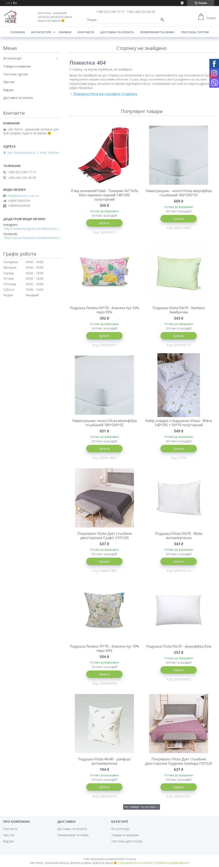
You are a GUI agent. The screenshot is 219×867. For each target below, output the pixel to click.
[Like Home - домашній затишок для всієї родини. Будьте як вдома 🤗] (10, 16)
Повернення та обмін (157, 32)
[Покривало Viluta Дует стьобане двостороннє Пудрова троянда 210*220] (179, 723)
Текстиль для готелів (126, 841)
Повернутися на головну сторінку (105, 93)
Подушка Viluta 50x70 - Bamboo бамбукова (178, 310)
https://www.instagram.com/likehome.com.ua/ (33, 229)
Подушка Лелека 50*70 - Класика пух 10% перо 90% (104, 310)
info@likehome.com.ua (23, 196)
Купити (104, 223)
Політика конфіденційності (172, 863)
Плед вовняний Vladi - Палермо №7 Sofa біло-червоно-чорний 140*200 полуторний (104, 195)
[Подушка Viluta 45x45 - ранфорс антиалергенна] (105, 723)
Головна (17, 32)
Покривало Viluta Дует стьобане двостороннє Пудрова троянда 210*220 (178, 761)
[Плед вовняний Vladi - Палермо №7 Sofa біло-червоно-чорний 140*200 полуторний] (105, 155)
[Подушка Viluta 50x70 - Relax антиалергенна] (179, 498)
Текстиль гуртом (195, 32)
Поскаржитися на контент (136, 863)
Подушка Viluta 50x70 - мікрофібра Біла (178, 646)
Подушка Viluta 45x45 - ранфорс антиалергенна (104, 761)
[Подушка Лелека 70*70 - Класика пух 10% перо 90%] (105, 611)
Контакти (86, 32)
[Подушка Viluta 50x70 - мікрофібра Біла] (179, 611)
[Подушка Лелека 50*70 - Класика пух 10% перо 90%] (105, 272)
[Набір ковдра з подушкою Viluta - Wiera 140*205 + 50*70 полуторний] (179, 385)
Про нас (9, 82)
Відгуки (8, 90)
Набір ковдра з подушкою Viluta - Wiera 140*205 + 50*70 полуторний (178, 423)
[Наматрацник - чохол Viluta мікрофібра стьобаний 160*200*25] (179, 155)
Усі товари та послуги (140, 807)
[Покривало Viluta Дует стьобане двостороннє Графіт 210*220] (105, 498)
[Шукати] (162, 19)
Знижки (64, 32)
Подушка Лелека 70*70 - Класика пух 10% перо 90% (104, 648)
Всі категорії (41, 32)
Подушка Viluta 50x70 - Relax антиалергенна (178, 535)
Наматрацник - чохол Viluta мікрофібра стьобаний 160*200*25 (179, 193)
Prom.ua (131, 859)
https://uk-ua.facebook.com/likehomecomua (33, 238)
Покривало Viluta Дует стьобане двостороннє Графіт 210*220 (104, 535)
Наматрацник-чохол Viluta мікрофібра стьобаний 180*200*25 (104, 423)
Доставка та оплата (117, 32)
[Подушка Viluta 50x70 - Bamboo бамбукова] (179, 272)
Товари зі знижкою (17, 66)
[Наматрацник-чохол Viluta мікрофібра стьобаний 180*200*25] (105, 385)
